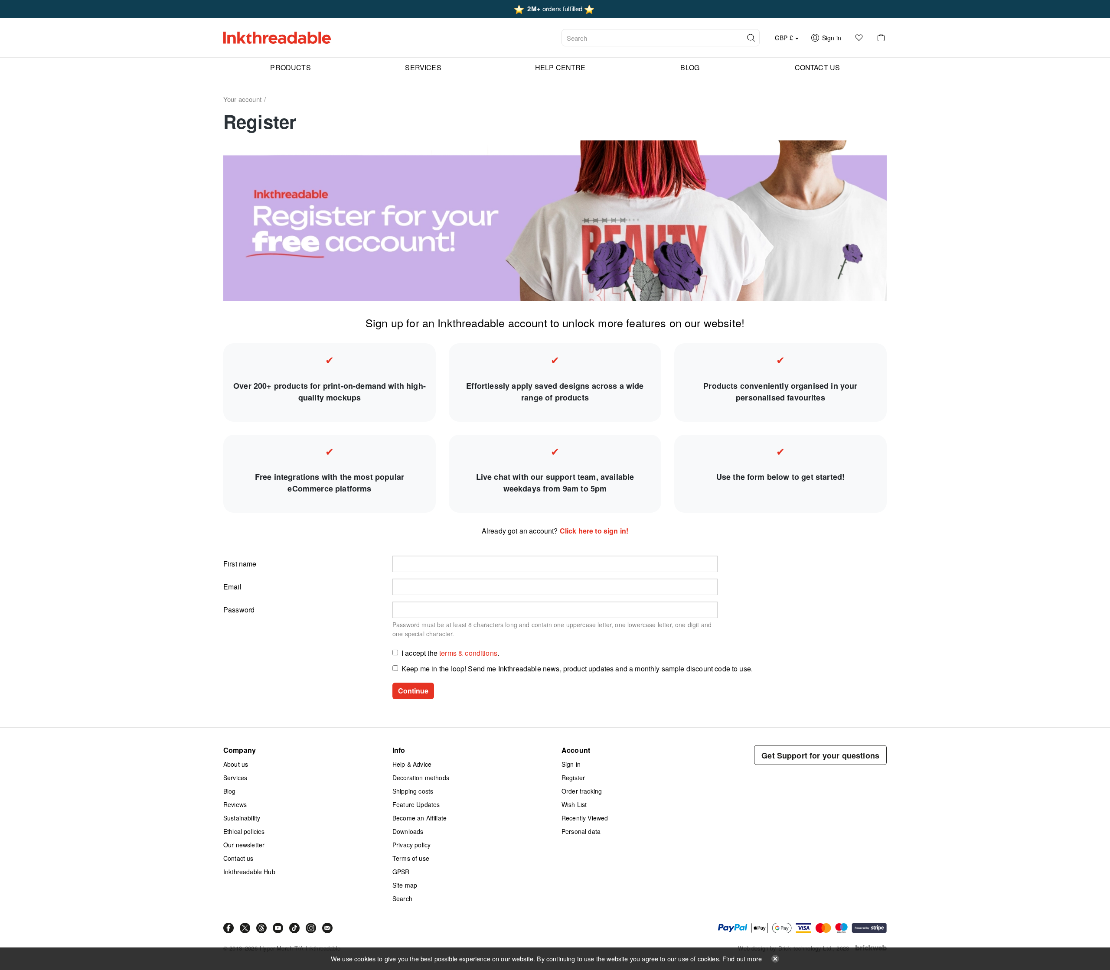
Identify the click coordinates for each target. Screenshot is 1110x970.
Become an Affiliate (419, 818)
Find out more (742, 958)
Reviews (235, 804)
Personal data (581, 831)
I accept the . (450, 653)
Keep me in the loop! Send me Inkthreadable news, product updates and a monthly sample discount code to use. (577, 669)
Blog (229, 791)
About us (235, 764)
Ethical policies (244, 831)
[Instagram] (311, 928)
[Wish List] (859, 37)
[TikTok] (294, 928)
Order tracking (582, 791)
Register (573, 777)
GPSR (401, 871)
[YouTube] (278, 928)
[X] (245, 928)
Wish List (574, 804)
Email (232, 587)
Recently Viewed (585, 818)
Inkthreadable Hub (249, 871)
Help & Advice (411, 764)
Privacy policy (411, 844)
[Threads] (261, 928)
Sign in (571, 764)
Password (239, 610)
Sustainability (241, 818)
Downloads (407, 831)
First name (240, 564)
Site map (404, 885)
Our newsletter (243, 844)
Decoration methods (420, 777)
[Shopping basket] (881, 37)
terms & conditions (468, 653)
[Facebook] (228, 928)
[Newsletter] (327, 928)
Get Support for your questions (820, 755)
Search (402, 898)
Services (235, 777)
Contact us (238, 858)
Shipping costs (412, 791)
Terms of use (410, 858)
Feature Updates (416, 804)
